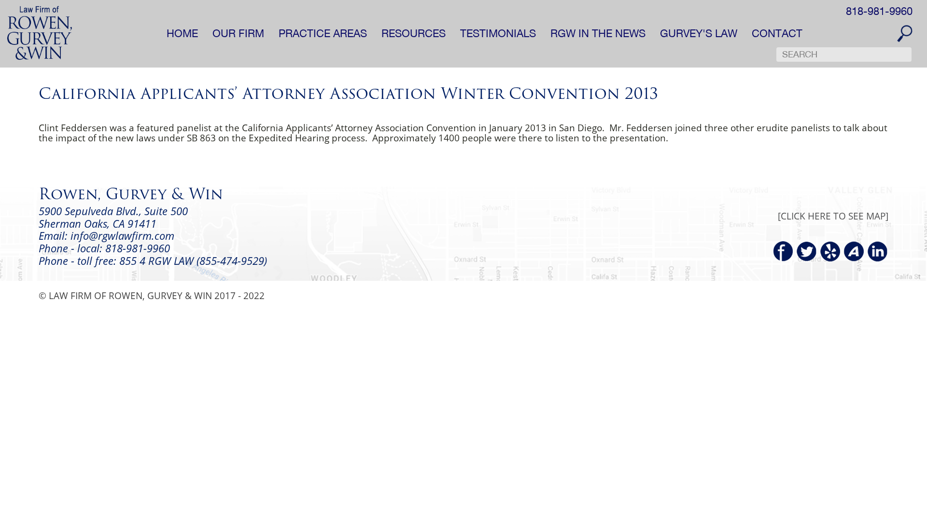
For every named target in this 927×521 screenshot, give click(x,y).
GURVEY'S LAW (698, 33)
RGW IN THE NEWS (598, 33)
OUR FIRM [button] (238, 33)
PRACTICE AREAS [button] (323, 33)
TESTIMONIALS (498, 33)
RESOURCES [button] (413, 33)
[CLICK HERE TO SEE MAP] (833, 216)
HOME (182, 33)
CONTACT (777, 33)
